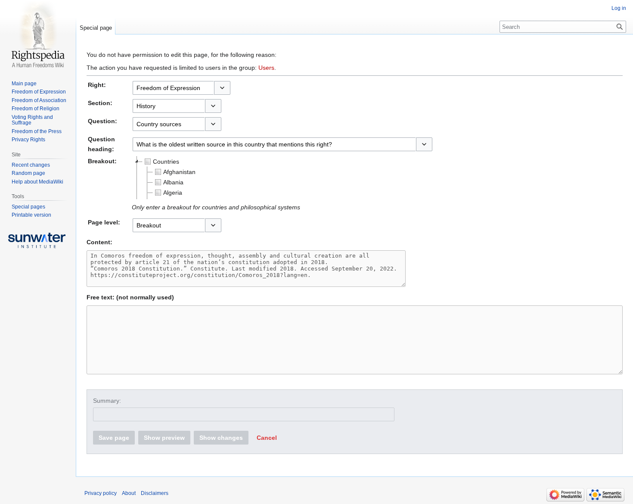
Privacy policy (100, 493)
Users (266, 67)
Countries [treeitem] (166, 161)
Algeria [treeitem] (172, 192)
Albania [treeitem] (173, 182)
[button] (222, 88)
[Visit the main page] (37, 34)
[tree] (239, 177)
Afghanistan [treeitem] (179, 171)
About (129, 493)
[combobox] (173, 88)
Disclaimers (154, 493)
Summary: (107, 400)
